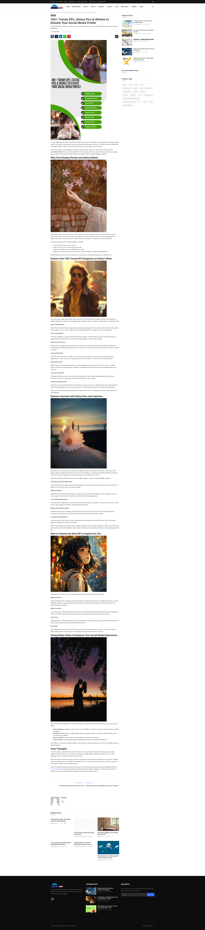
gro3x (134, 61)
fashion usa (143, 91)
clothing (135, 91)
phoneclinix (136, 52)
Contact (52, 1)
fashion (124, 85)
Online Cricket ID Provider (129, 102)
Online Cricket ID (127, 88)
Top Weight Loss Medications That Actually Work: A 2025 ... (107, 898)
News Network (72, 1)
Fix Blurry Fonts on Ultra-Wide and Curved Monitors (142, 21)
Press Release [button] (76, 6)
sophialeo (100, 836)
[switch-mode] (153, 1)
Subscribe (150, 894)
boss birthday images (56, 769)
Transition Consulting (79, 846)
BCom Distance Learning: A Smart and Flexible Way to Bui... (107, 906)
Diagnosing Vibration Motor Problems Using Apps (143, 49)
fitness (142, 85)
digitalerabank (101, 860)
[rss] (52, 899)
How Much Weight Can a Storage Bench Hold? (108, 833)
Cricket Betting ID (148, 95)
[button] (85, 90)
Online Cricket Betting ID (146, 88)
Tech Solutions (136, 24)
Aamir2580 (99, 909)
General (57, 12)
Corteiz (144, 102)
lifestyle (135, 88)
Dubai (140, 95)
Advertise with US (101, 1)
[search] (152, 6)
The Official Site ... (137, 33)
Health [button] (85, 6)
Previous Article (79, 783)
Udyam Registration (127, 105)
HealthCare (133, 95)
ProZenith (125, 95)
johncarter (135, 41)
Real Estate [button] (124, 6)
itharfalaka (64, 797)
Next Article (89, 783)
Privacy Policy (59, 1)
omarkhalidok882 (55, 846)
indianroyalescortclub (79, 836)
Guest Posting (92, 1)
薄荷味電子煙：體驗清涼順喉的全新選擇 (143, 39)
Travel (130, 85)
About (65, 1)
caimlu (98, 900)
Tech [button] (116, 6)
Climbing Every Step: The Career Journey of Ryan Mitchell (60, 820)
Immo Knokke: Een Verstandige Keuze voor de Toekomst (102, 785)
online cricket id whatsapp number (131, 98)
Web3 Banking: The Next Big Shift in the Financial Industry (108, 857)
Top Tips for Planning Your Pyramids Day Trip (143, 30)
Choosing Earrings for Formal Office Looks (71, 785)
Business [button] (101, 6)
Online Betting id (127, 91)
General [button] (133, 6)
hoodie (151, 102)
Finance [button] (109, 6)
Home (68, 6)
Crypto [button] (93, 6)
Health (136, 85)
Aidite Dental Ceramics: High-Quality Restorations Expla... (143, 58)
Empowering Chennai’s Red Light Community (84, 833)
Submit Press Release (82, 1)
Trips (139, 102)
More (141, 6)
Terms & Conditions (147, 926)
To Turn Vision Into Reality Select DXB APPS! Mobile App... (61, 843)
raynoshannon (54, 823)
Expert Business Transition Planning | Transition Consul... (83, 843)
